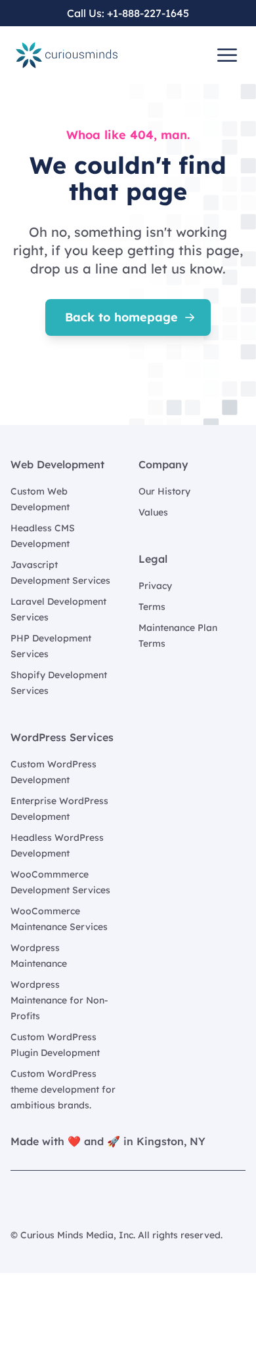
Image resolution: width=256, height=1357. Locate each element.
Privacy (155, 586)
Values (153, 512)
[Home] (66, 55)
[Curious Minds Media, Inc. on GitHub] (18, 1199)
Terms (152, 607)
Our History (164, 491)
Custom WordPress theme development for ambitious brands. (63, 1089)
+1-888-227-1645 (148, 13)
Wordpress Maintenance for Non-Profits (59, 1000)
